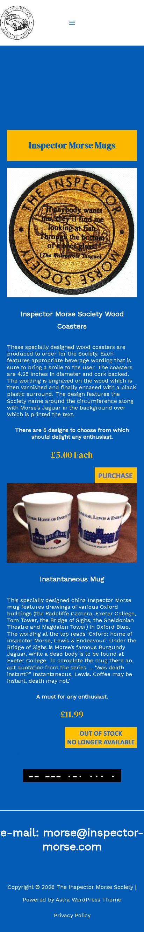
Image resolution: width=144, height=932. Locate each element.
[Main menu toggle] (72, 23)
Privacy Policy (72, 915)
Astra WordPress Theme (88, 899)
